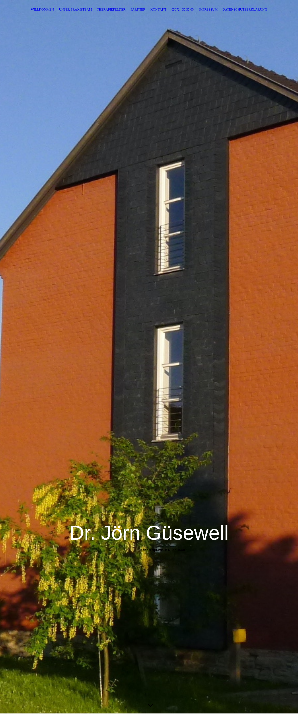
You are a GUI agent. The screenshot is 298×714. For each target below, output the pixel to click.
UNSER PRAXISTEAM (75, 9)
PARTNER (138, 9)
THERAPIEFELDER (111, 9)
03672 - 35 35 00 (183, 9)
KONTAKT (158, 9)
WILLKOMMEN (42, 9)
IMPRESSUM (208, 9)
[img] (149, 357)
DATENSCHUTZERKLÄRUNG (245, 9)
